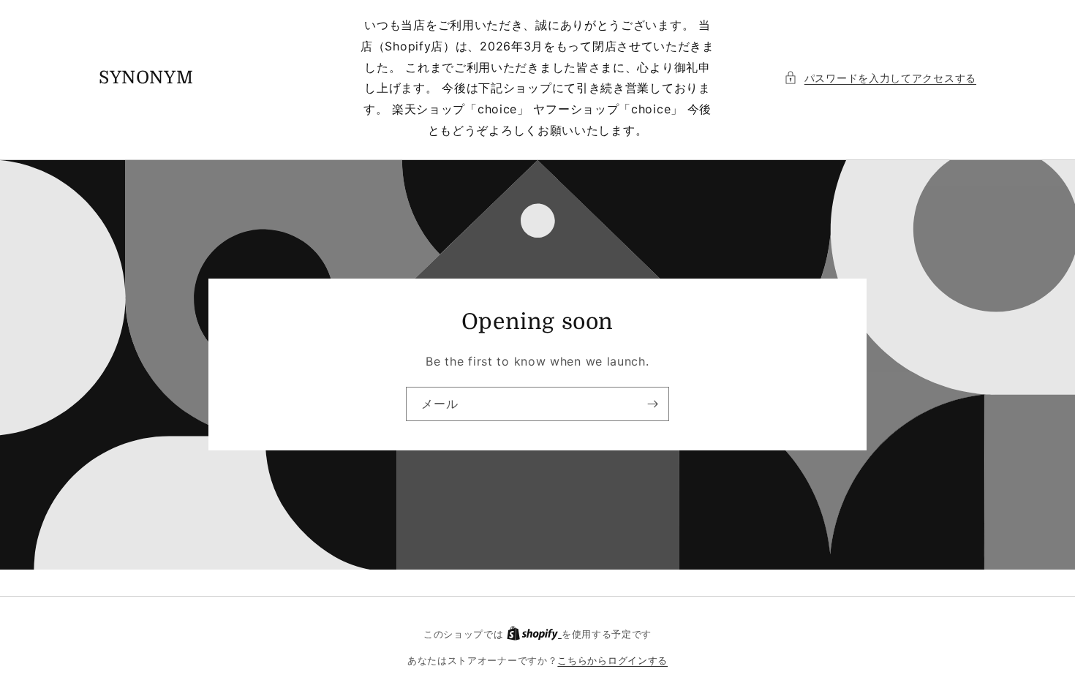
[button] (880, 78)
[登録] (652, 404)
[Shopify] (534, 634)
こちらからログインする (612, 660)
